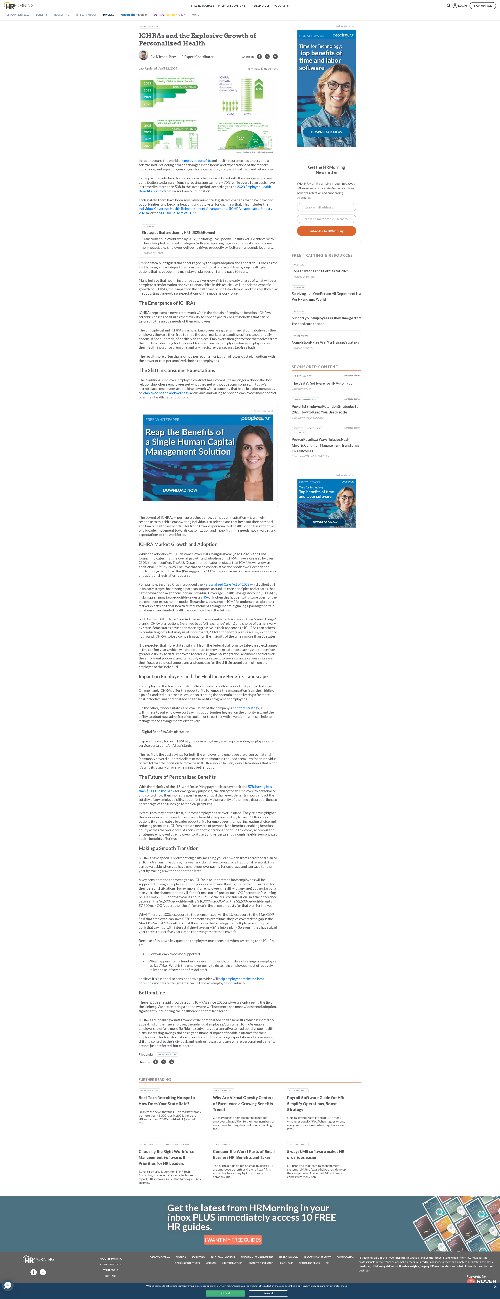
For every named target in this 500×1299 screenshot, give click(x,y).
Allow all (225, 1293)
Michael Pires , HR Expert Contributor (185, 56)
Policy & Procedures (187, 1263)
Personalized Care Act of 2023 (226, 584)
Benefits (181, 1257)
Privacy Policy (309, 1285)
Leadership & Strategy (176, 1144)
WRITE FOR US (110, 1270)
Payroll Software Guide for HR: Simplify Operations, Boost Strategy (315, 1103)
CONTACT (110, 1276)
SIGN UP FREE (483, 5)
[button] (8, 1285)
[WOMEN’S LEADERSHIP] (169, 15)
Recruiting (198, 1257)
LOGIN (462, 5)
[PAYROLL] (108, 15)
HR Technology (149, 26)
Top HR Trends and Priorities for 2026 (320, 271)
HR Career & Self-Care (260, 1263)
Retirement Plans (309, 1263)
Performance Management (257, 1257)
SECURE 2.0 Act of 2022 (177, 213)
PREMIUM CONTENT (232, 5)
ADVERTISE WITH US (110, 1264)
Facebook (32, 1272)
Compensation (345, 1257)
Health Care (286, 1263)
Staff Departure (232, 1263)
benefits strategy (246, 708)
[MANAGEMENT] (134, 15)
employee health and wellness (166, 393)
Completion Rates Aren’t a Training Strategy (325, 342)
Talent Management (223, 1257)
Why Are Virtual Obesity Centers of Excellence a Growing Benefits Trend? (243, 1103)
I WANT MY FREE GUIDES (233, 1240)
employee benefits (196, 160)
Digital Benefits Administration (165, 732)
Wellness (211, 1263)
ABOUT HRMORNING (111, 1258)
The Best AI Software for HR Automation (323, 383)
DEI (327, 1263)
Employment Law (160, 1257)
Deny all (268, 1293)
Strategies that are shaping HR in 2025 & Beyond (178, 232)
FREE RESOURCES (202, 5)
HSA (205, 597)
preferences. (340, 1285)
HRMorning (18, 5)
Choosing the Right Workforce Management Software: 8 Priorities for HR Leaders (166, 1157)
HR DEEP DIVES (259, 5)
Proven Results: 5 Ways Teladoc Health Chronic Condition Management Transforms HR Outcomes (325, 445)
